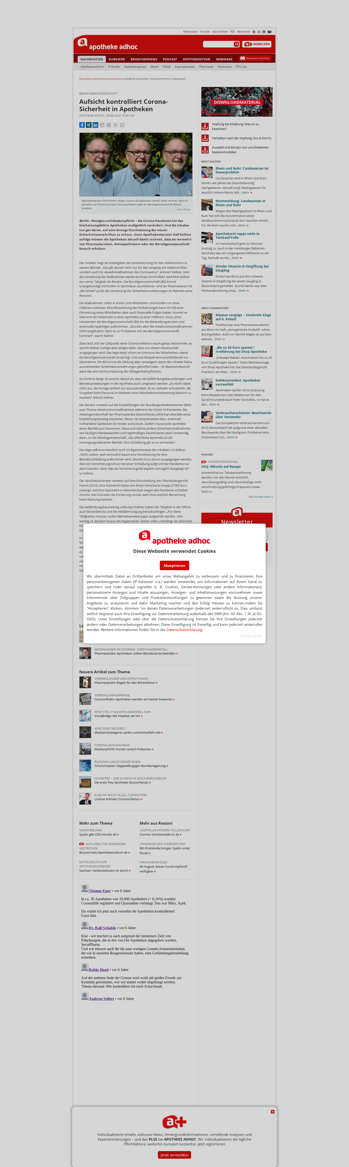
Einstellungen (251, 636)
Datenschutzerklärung (184, 629)
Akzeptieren (174, 565)
